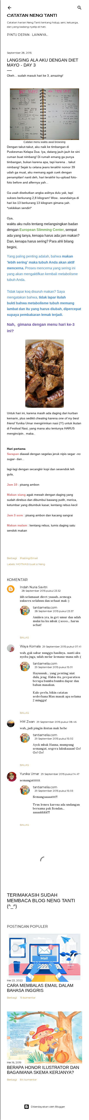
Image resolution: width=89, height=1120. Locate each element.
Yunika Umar (29, 774)
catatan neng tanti (32, 15)
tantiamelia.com (45, 607)
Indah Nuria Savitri (33, 587)
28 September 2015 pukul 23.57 (54, 611)
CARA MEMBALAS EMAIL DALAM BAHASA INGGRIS (40, 988)
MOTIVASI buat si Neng (30, 564)
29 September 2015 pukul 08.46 (56, 721)
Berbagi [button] (12, 558)
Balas (24, 637)
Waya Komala (30, 646)
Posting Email (29, 558)
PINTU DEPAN (18, 35)
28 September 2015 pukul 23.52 (41, 590)
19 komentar (28, 997)
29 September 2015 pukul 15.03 (54, 790)
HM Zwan (27, 722)
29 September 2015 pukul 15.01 (54, 667)
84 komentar (28, 1079)
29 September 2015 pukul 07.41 (61, 646)
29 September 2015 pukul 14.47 (60, 774)
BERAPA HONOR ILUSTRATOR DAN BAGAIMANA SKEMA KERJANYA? (43, 1070)
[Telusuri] (79, 7)
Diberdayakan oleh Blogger (48, 1106)
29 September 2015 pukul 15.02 (54, 738)
